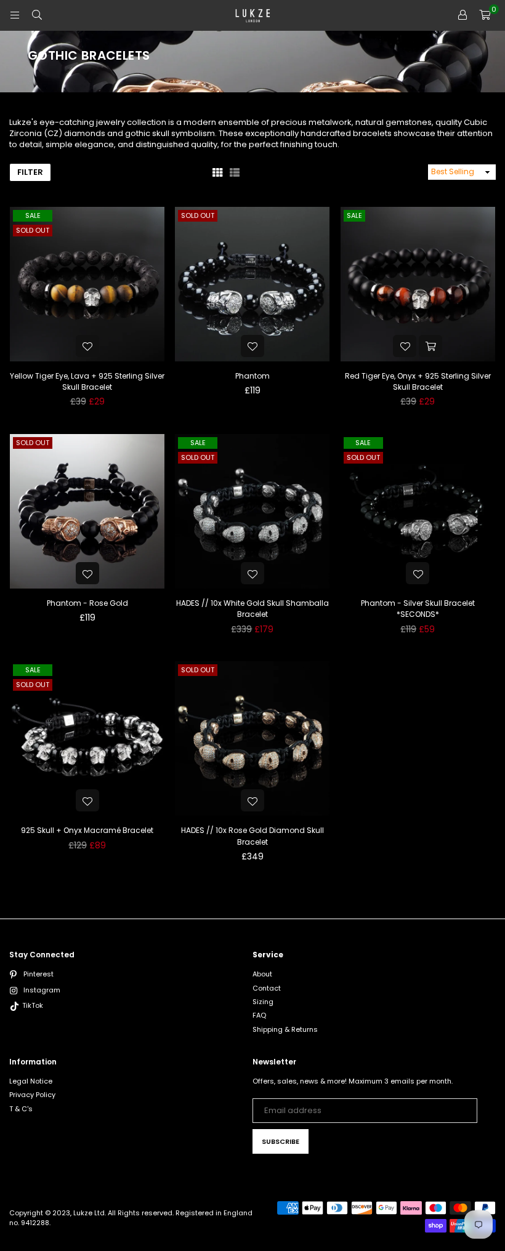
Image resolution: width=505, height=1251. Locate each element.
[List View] (234, 172)
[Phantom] (252, 284)
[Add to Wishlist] (87, 346)
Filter (30, 172)
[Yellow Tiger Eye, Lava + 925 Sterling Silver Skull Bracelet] (87, 284)
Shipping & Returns (285, 1029)
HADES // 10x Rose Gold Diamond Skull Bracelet (252, 836)
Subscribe (280, 1141)
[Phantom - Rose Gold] (87, 511)
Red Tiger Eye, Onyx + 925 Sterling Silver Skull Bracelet (418, 381)
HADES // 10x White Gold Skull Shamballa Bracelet (252, 608)
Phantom (252, 376)
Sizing (262, 1002)
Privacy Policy (32, 1095)
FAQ (259, 1015)
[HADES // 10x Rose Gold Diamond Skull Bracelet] (252, 738)
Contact (266, 988)
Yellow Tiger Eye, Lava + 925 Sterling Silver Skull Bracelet (87, 381)
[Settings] (462, 15)
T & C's (21, 1109)
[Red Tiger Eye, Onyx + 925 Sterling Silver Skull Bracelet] (418, 284)
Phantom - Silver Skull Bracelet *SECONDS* (418, 608)
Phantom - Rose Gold (87, 603)
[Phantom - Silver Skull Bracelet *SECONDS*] (418, 511)
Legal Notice (30, 1081)
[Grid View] (217, 172)
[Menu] (15, 15)
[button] (485, 15)
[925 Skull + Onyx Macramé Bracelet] (87, 738)
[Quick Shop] (430, 346)
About (262, 974)
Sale (33, 215)
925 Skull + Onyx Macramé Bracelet (87, 830)
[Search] (37, 15)
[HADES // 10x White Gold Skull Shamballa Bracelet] (252, 511)
